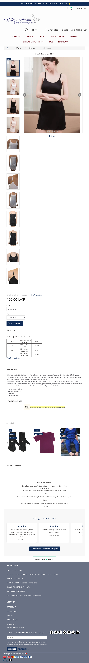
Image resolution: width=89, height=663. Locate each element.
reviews (24, 295)
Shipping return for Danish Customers (22, 583)
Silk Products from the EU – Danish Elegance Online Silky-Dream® (32, 575)
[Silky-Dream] (22, 19)
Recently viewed (14, 465)
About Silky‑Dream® (14, 571)
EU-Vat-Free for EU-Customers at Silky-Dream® (24, 595)
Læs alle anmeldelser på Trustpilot (45, 548)
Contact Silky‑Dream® (15, 579)
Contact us (81, 8)
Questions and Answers (16, 591)
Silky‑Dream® (20, 654)
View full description (13, 358)
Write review (37, 295)
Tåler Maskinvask (15, 401)
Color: (9, 305)
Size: (8, 314)
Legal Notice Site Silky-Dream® (18, 587)
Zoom (53, 136)
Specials (10, 423)
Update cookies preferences (15, 627)
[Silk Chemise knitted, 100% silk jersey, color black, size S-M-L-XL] (52, 95)
